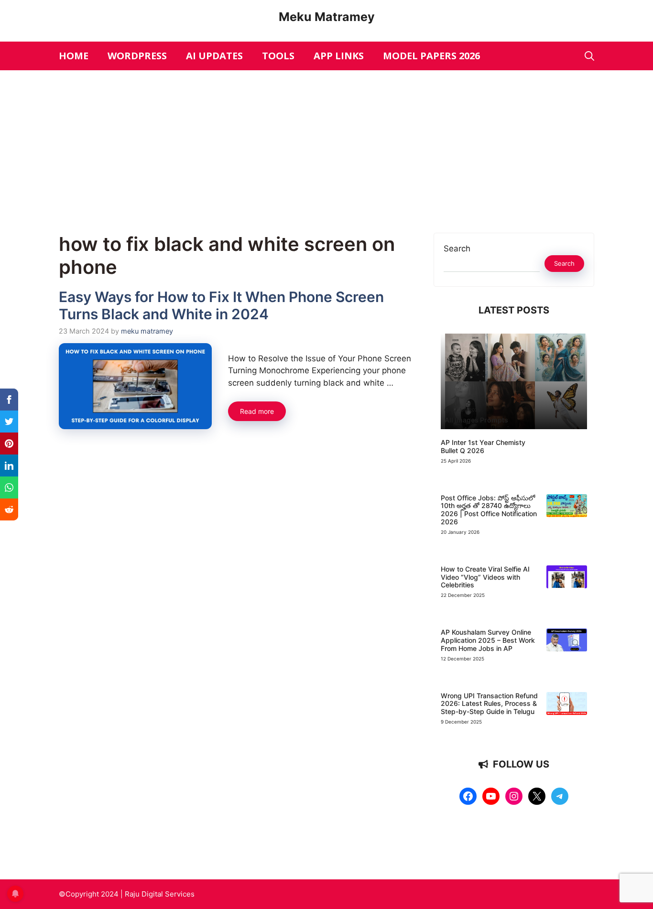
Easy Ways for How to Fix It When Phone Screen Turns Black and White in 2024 (221, 305)
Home (73, 55)
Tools (278, 55)
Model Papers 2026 (431, 55)
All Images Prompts (476, 420)
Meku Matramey (327, 17)
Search (457, 248)
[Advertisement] (326, 142)
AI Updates (214, 55)
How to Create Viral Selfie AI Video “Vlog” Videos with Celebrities (485, 577)
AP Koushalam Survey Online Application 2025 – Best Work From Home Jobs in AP (488, 640)
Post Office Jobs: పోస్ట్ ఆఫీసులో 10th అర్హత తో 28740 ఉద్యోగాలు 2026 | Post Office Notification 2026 (489, 510)
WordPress (137, 55)
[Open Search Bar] (589, 56)
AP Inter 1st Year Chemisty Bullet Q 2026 (483, 446)
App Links (339, 55)
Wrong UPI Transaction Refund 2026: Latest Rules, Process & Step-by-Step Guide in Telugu (489, 704)
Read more (257, 411)
